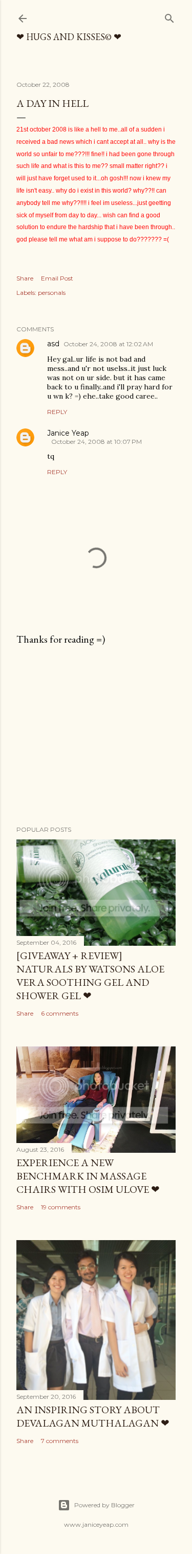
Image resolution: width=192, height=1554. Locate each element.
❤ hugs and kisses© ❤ (68, 37)
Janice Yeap (68, 433)
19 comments (60, 1207)
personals (52, 292)
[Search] (169, 16)
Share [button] (24, 278)
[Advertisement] (96, 735)
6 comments (59, 1013)
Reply (57, 412)
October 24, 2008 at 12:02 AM (108, 344)
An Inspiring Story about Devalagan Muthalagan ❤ (92, 1416)
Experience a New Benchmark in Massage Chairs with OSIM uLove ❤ (88, 1176)
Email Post (57, 278)
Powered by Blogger (104, 1505)
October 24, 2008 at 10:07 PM (96, 441)
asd (53, 343)
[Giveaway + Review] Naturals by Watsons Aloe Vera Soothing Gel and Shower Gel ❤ (90, 975)
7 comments (59, 1441)
